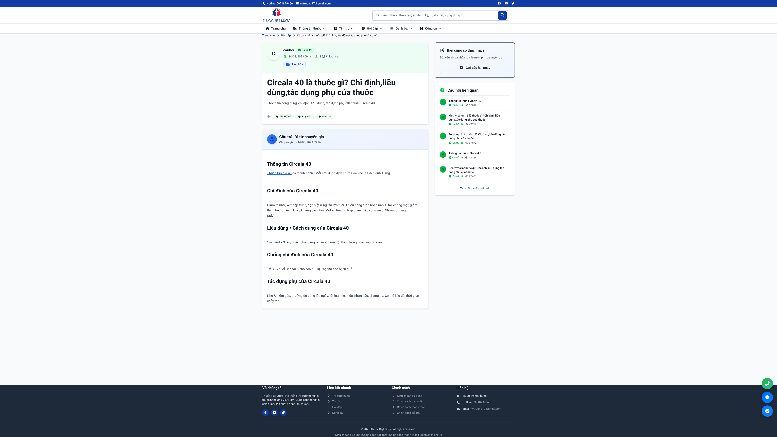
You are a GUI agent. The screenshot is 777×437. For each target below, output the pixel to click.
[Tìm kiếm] (502, 15)
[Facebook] (499, 4)
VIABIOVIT (285, 116)
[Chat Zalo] (767, 397)
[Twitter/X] (513, 4)
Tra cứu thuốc (341, 395)
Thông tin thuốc (310, 28)
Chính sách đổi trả (408, 412)
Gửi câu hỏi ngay (477, 68)
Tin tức (344, 28)
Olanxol (326, 116)
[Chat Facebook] (767, 411)
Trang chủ (278, 28)
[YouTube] (506, 4)
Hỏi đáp (373, 28)
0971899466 (481, 402)
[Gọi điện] (767, 383)
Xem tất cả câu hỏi (472, 188)
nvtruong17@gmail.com (486, 408)
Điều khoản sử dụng (409, 395)
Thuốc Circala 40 (279, 173)
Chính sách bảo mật (409, 401)
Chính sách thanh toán (411, 407)
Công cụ (431, 28)
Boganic (306, 116)
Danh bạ (402, 28)
